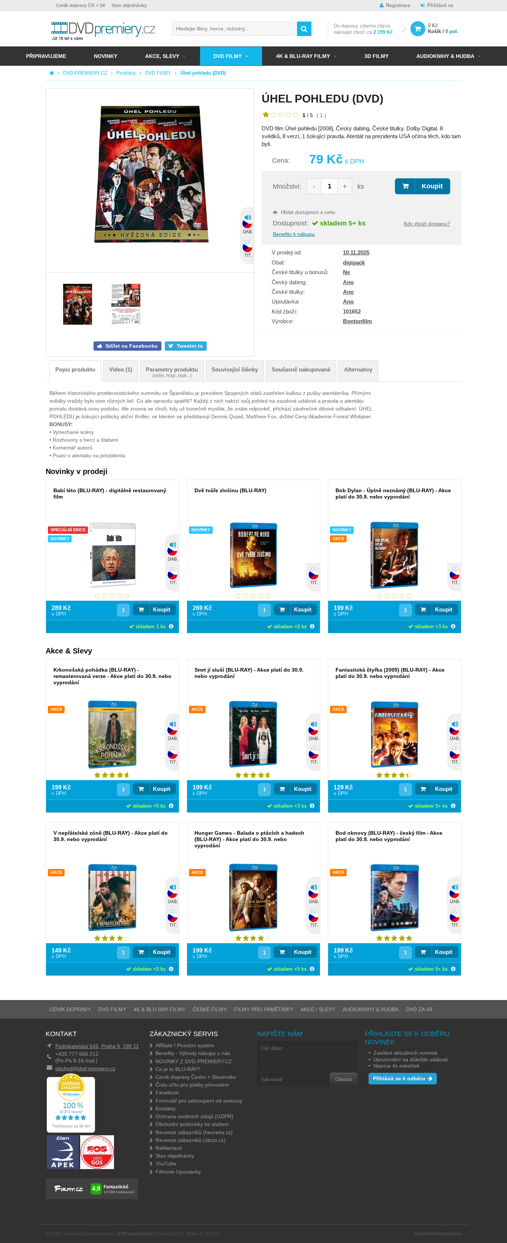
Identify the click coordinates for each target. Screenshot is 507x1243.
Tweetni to (189, 346)
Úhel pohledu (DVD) (203, 73)
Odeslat (343, 1079)
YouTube (166, 1163)
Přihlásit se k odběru (399, 1078)
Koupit (432, 186)
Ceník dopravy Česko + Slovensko (196, 1077)
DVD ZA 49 (419, 1009)
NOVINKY (105, 56)
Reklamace (169, 1148)
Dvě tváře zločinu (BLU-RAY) (230, 490)
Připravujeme (46, 56)
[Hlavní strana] (52, 73)
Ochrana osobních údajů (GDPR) (194, 1116)
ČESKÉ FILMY (210, 1009)
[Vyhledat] (304, 29)
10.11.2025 (356, 252)
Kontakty (166, 1108)
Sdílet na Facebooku (131, 346)
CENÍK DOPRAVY (70, 1009)
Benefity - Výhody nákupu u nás (193, 1053)
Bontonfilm (357, 321)
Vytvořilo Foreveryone (437, 1233)
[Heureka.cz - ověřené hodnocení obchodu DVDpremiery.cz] (71, 1131)
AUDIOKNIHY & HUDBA (371, 1009)
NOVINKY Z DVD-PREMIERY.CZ (194, 1061)
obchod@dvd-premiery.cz (85, 1068)
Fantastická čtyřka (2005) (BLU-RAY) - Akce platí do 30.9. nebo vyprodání (390, 673)
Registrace (398, 5)
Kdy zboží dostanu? (427, 224)
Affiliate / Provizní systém (185, 1045)
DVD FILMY (227, 56)
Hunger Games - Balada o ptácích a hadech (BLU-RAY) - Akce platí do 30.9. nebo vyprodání (249, 839)
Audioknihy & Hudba (445, 56)
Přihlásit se (440, 5)
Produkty (126, 73)
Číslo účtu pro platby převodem (192, 1085)
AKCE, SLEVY (162, 56)
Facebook (167, 1093)
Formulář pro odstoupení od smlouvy (199, 1101)
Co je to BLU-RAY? (178, 1069)
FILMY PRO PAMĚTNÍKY (263, 1009)
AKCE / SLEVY (318, 1009)
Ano (348, 282)
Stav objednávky (129, 5)
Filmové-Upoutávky (178, 1172)
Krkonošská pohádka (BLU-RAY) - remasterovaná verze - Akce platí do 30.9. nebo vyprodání (112, 676)
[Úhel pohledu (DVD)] (149, 180)
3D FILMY (376, 56)
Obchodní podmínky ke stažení (192, 1124)
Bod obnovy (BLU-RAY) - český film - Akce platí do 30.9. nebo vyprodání (389, 836)
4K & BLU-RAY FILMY (303, 56)
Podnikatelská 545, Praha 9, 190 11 (97, 1046)
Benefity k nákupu (294, 234)
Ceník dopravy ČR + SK (81, 5)
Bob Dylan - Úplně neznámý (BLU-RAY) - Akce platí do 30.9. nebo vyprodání (393, 493)
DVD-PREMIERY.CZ (85, 73)
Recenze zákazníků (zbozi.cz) (191, 1140)
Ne (346, 272)
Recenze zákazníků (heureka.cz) (194, 1132)
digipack (354, 262)
